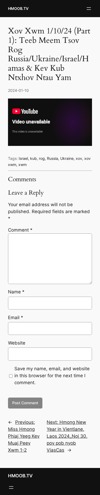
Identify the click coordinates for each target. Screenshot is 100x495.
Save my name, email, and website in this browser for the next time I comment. (52, 375)
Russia (52, 158)
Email (15, 317)
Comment (20, 230)
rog (42, 158)
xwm (22, 164)
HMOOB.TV (18, 8)
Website (16, 343)
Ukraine (67, 158)
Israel (23, 158)
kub (33, 158)
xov (79, 158)
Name (16, 291)
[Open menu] (89, 8)
